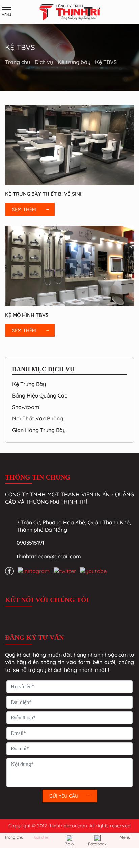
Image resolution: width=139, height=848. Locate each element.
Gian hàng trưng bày (39, 430)
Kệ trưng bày (75, 62)
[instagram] (34, 571)
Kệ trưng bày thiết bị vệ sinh (44, 194)
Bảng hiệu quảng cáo (40, 395)
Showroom (25, 407)
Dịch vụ (44, 62)
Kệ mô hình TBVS (27, 315)
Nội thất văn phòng (37, 418)
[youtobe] (93, 571)
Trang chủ (18, 62)
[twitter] (65, 571)
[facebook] (9, 571)
